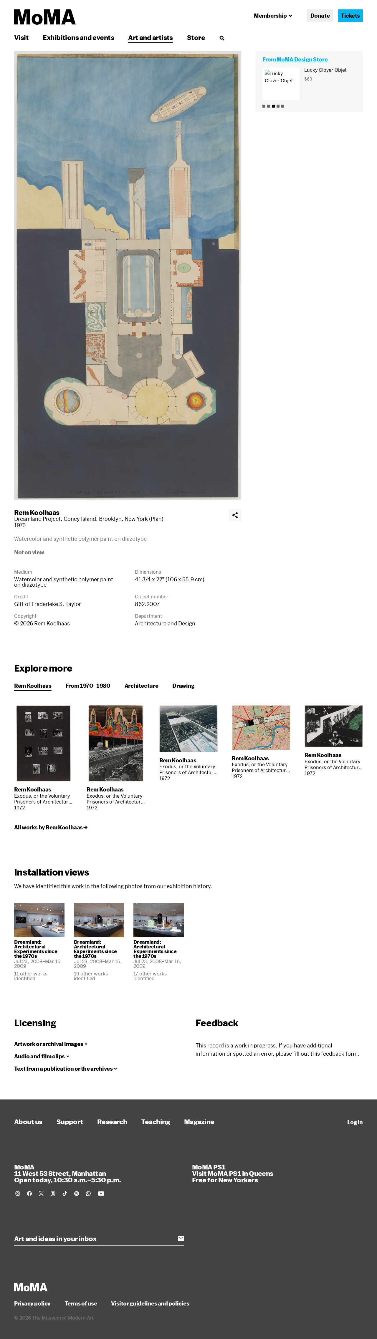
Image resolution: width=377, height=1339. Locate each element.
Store (196, 37)
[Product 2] (268, 106)
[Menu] (221, 38)
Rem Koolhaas (36, 512)
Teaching (155, 1121)
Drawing (183, 685)
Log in (355, 1122)
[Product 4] (278, 106)
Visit (21, 37)
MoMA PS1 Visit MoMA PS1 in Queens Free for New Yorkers (232, 1173)
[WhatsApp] (88, 1193)
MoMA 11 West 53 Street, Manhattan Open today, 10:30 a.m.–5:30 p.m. (67, 1173)
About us (28, 1121)
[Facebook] (29, 1193)
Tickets (350, 15)
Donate (320, 15)
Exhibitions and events (78, 37)
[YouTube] (101, 1193)
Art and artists (150, 37)
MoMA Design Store (302, 59)
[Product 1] (263, 106)
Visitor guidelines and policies (150, 1303)
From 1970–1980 (88, 685)
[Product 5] (282, 106)
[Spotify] (76, 1193)
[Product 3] (273, 106)
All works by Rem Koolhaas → (50, 827)
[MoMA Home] (45, 17)
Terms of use (81, 1303)
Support (70, 1121)
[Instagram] (17, 1193)
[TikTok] (64, 1193)
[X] (41, 1193)
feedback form (339, 1053)
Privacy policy (32, 1303)
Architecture (141, 685)
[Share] (235, 515)
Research (112, 1121)
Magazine (199, 1121)
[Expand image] (127, 275)
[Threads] (53, 1193)
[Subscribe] (181, 1238)
